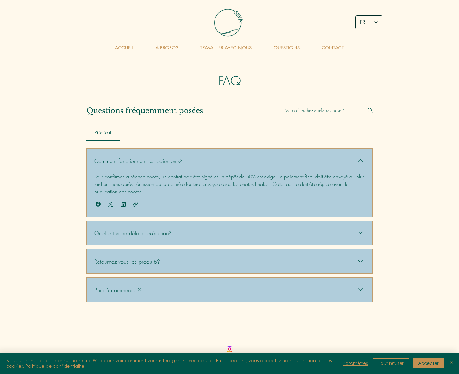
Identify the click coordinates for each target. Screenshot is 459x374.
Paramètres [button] (355, 363)
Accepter (428, 363)
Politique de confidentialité (55, 366)
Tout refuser (391, 363)
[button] (98, 204)
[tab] (103, 133)
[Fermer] (451, 363)
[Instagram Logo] (229, 349)
